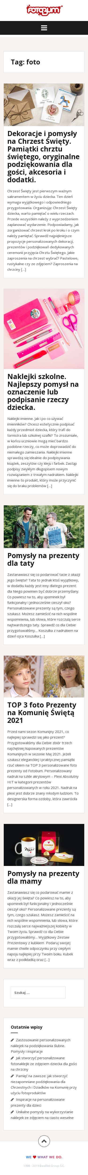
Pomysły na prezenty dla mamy (43, 877)
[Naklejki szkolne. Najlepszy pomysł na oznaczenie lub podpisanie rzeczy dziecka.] (47, 333)
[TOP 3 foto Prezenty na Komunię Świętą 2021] (47, 683)
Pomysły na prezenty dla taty (43, 559)
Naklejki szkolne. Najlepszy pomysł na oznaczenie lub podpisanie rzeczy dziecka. (43, 392)
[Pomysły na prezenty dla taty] (47, 533)
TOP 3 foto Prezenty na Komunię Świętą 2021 (41, 712)
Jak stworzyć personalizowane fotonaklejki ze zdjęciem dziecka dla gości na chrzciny (44, 1063)
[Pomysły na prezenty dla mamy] (47, 852)
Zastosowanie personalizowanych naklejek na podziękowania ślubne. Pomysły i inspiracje (40, 1046)
